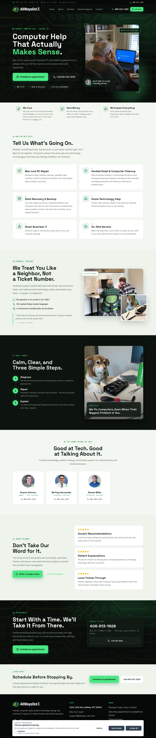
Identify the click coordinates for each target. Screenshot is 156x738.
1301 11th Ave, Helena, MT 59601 (85, 707)
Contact (99, 9)
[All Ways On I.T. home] (26, 9)
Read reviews (56, 574)
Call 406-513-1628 (66, 77)
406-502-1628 (29, 499)
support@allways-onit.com (82, 716)
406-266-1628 (96, 499)
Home (52, 9)
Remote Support (85, 9)
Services (70, 9)
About (60, 9)
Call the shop (117, 640)
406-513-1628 (137, 2)
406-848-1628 (63, 499)
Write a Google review (29, 574)
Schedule (138, 9)
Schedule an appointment (32, 77)
